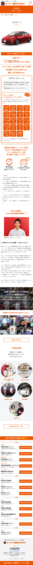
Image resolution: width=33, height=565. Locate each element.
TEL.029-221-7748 (25, 481)
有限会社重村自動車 (6, 502)
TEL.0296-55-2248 (25, 502)
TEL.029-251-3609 (25, 487)
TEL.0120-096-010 (25, 466)
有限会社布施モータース (7, 447)
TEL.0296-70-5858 (25, 493)
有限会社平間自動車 (6, 508)
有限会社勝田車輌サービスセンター (10, 465)
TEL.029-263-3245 (25, 472)
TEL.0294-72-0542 (25, 459)
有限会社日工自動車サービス (8, 453)
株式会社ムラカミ (5, 493)
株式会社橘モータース (6, 459)
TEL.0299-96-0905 (26, 533)
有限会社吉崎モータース (7, 523)
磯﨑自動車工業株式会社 (7, 471)
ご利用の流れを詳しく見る (16, 426)
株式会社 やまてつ (6, 532)
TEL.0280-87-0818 (25, 515)
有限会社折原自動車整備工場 (8, 514)
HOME (2, 15)
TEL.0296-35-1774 (25, 509)
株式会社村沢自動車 (6, 480)
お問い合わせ (16, 305)
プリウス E (16, 15)
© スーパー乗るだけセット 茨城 (16, 558)
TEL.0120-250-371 (25, 453)
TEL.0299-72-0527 (25, 524)
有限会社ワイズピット (6, 486)
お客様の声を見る (16, 340)
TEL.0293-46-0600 (25, 447)
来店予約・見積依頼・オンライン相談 (18, 563)
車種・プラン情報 (9, 15)
